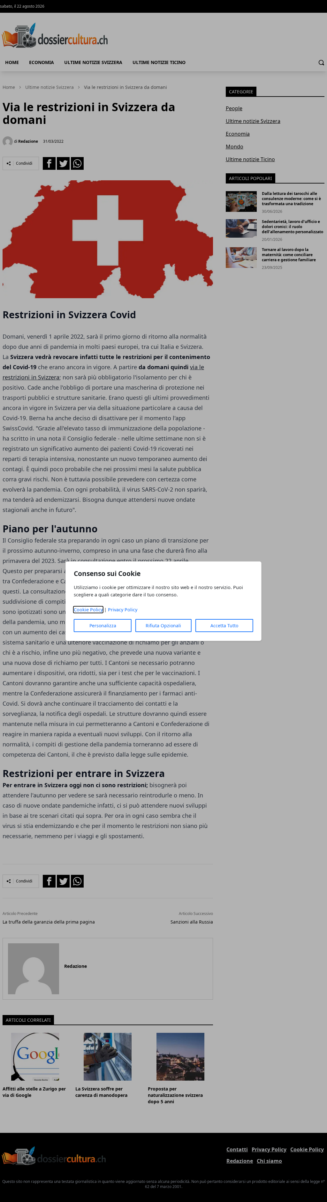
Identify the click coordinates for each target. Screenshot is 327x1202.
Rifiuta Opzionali (163, 626)
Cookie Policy (88, 610)
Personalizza (102, 626)
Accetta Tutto (224, 626)
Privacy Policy (122, 610)
